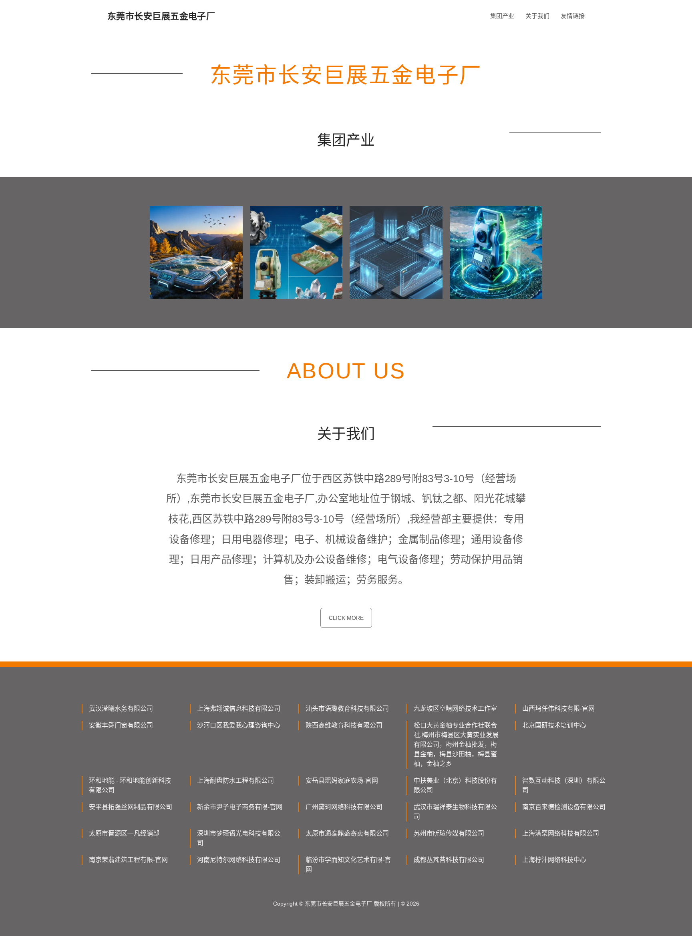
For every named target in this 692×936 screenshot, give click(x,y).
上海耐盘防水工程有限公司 (235, 780)
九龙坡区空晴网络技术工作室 (455, 708)
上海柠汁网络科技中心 (554, 859)
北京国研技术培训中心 (554, 725)
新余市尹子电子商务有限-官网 (239, 807)
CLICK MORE (346, 618)
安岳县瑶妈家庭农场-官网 (342, 780)
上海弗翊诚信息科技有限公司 (238, 708)
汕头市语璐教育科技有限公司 (347, 708)
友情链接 (573, 15)
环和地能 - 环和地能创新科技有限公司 (130, 785)
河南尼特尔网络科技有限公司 (238, 859)
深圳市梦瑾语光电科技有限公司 (238, 838)
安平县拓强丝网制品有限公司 (130, 807)
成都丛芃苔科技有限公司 (449, 859)
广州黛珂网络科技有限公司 (344, 807)
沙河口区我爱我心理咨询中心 (238, 725)
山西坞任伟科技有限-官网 (558, 708)
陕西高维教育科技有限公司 (344, 725)
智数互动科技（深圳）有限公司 (564, 785)
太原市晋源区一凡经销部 (124, 833)
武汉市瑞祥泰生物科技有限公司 (455, 812)
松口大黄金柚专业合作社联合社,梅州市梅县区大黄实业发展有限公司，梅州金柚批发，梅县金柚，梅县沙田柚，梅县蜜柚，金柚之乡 (456, 744)
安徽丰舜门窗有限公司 (121, 725)
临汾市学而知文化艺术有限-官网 (348, 864)
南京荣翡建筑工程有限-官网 (128, 859)
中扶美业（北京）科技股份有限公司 (455, 785)
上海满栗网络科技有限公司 (560, 833)
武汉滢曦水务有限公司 (121, 708)
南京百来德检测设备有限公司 (564, 807)
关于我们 (537, 15)
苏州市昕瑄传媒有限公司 (449, 833)
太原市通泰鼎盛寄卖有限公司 (347, 833)
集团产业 (502, 15)
